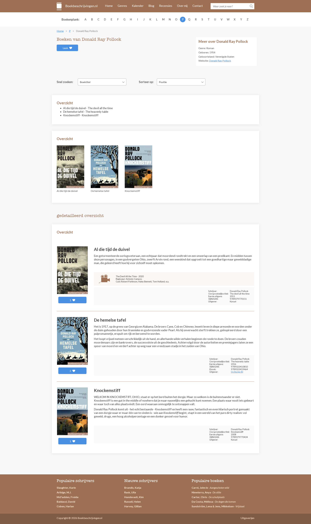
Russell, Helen (132, 501)
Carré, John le (200, 487)
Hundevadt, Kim (134, 497)
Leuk (66, 47)
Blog (151, 5)
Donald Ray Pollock (220, 60)
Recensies (165, 5)
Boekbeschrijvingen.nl (81, 6)
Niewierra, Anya (201, 492)
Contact (197, 5)
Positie (163, 82)
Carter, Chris (199, 497)
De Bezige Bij (237, 372)
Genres (122, 5)
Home (109, 5)
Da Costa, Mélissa (202, 501)
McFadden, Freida (67, 497)
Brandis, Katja (132, 487)
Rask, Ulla (130, 492)
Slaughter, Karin (66, 487)
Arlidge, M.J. (64, 492)
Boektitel (85, 82)
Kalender (138, 5)
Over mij (182, 5)
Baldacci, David (66, 501)
